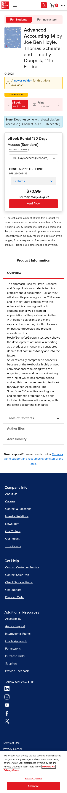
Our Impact (12, 538)
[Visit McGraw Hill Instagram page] (6, 696)
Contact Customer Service (22, 567)
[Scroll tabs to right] (59, 104)
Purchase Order (15, 656)
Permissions (13, 648)
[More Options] (63, 5)
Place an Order (14, 597)
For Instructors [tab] (47, 19)
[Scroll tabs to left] (8, 104)
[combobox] (33, 158)
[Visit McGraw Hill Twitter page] (6, 721)
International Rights (18, 633)
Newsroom (12, 523)
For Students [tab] (18, 19)
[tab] (16, 104)
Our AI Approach (16, 641)
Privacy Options (33, 779)
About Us (11, 493)
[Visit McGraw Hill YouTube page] (6, 704)
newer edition (23, 80)
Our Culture (12, 531)
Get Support (13, 589)
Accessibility (16, 439)
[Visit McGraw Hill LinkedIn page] (6, 688)
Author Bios (16, 428)
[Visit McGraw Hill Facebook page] (6, 712)
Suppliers (11, 663)
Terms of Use (11, 743)
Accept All (33, 786)
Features (19, 181)
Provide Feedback (17, 671)
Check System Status (19, 582)
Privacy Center (12, 748)
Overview (14, 273)
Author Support (15, 626)
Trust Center (13, 546)
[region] (33, 772)
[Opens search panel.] (44, 5)
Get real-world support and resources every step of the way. (33, 459)
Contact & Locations (18, 508)
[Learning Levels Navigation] (15, 5)
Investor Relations (16, 516)
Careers (10, 501)
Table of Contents (20, 418)
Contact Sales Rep (17, 574)
